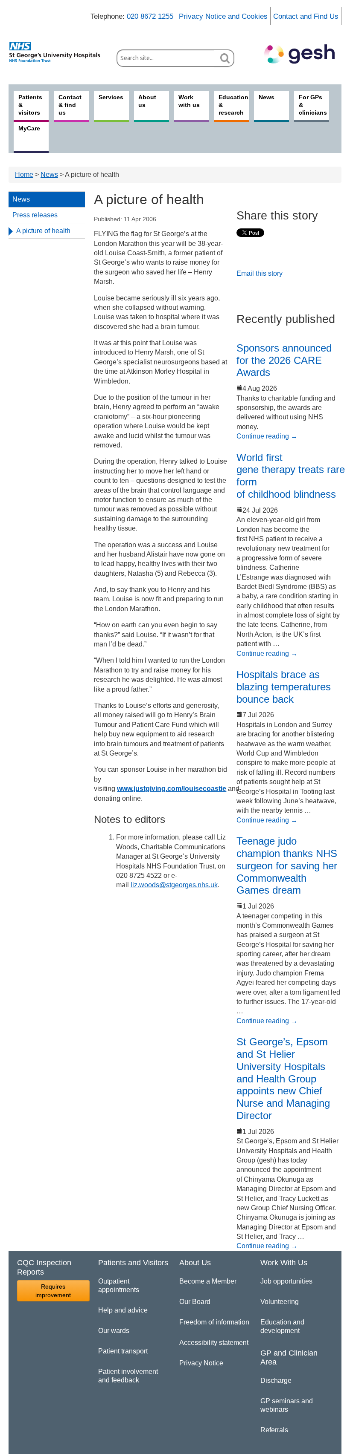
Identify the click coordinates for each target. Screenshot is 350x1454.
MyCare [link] (29, 128)
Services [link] (111, 97)
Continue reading (267, 436)
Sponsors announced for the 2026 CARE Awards (284, 360)
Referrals (274, 1430)
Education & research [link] (233, 105)
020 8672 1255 (150, 16)
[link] (58, 52)
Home (24, 174)
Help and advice (123, 1310)
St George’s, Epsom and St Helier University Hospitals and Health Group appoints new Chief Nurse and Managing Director (283, 1078)
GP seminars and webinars (286, 1405)
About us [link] (147, 101)
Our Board (194, 1301)
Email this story (259, 273)
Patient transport (123, 1351)
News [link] (266, 97)
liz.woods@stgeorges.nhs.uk (174, 885)
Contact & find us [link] (70, 105)
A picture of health (43, 230)
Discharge (276, 1380)
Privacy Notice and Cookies (223, 16)
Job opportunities (286, 1281)
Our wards (113, 1330)
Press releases (35, 215)
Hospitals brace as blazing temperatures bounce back (283, 687)
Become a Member (207, 1281)
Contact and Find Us (305, 16)
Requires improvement (53, 1290)
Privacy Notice (201, 1363)
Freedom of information (214, 1322)
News (49, 174)
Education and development (282, 1326)
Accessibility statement (213, 1342)
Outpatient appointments (118, 1285)
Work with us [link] (189, 101)
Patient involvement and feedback (128, 1376)
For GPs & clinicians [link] (313, 105)
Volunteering (279, 1301)
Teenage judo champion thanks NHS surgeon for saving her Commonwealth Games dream (286, 865)
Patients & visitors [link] (30, 105)
